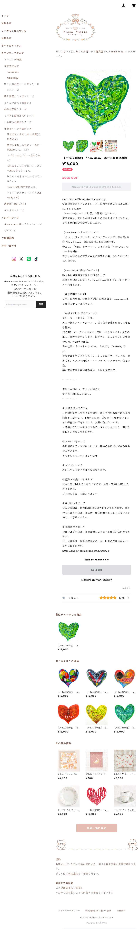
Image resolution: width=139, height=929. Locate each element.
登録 (41, 304)
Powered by (93, 923)
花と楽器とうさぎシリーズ (19, 96)
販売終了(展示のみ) (15, 203)
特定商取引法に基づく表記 (98, 910)
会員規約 (121, 910)
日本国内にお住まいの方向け (96, 579)
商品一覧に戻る (97, 828)
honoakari (13, 71)
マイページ (10, 230)
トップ (5, 15)
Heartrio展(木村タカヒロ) (22, 187)
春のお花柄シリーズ (15, 109)
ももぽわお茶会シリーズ (18, 122)
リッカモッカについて (13, 30)
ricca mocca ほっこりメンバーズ (23, 224)
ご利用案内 (72, 873)
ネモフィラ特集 (13, 59)
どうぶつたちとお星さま (18, 102)
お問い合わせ (8, 245)
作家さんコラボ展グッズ (18, 128)
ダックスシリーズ (14, 210)
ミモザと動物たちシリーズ (19, 115)
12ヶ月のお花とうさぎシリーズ (21, 84)
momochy (12, 77)
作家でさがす (11, 66)
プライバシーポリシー (69, 910)
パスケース (13, 89)
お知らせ (6, 23)
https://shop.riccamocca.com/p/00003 (85, 550)
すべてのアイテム (11, 45)
